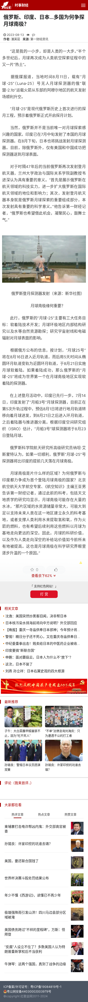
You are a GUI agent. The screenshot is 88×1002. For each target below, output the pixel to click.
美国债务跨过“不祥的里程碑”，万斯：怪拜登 (34, 931)
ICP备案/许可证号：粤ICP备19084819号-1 (32, 986)
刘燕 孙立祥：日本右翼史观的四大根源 (35, 671)
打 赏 (44, 594)
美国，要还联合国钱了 (21, 861)
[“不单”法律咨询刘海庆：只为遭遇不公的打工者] (64, 717)
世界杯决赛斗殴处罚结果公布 (26, 878)
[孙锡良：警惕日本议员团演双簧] (23, 751)
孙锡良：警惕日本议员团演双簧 (22, 767)
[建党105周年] (44, 692)
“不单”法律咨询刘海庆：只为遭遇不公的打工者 (62, 733)
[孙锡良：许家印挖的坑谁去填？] (64, 751)
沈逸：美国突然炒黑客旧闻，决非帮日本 (36, 616)
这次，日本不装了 (19, 664)
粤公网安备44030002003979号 (29, 991)
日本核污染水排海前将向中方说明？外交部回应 (41, 623)
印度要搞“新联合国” (20, 650)
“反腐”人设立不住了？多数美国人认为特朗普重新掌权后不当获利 (34, 949)
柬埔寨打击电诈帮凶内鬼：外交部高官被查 (35, 828)
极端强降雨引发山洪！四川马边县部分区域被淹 (35, 914)
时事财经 (21, 5)
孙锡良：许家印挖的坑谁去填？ (63, 767)
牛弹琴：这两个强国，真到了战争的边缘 (35, 964)
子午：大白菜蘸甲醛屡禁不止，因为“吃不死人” (22, 733)
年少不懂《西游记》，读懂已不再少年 (32, 895)
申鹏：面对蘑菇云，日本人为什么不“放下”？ (39, 657)
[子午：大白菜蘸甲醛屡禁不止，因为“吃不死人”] (23, 717)
